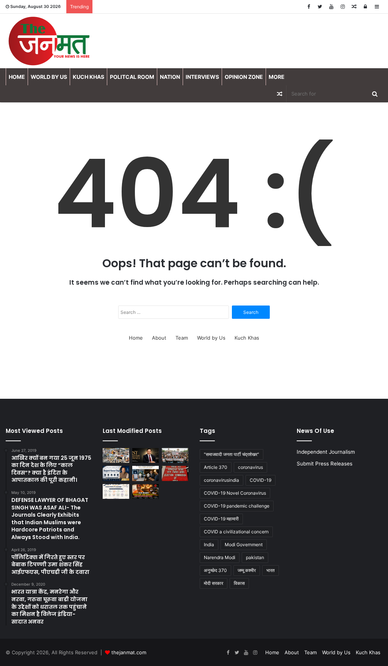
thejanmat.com (128, 652)
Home (17, 77)
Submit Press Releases (324, 464)
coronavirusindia (221, 480)
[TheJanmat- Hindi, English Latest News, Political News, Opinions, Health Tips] (50, 41)
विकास (239, 583)
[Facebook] (308, 6)
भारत (270, 570)
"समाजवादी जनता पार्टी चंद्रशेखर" (231, 454)
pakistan (255, 557)
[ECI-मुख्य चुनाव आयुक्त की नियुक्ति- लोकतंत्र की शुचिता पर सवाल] (175, 473)
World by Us (49, 77)
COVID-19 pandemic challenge (236, 506)
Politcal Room (132, 77)
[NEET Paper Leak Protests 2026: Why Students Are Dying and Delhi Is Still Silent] (175, 455)
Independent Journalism (326, 452)
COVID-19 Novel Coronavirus (235, 493)
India (209, 544)
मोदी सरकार (213, 583)
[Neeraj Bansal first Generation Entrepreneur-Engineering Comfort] (145, 455)
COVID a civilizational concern (236, 531)
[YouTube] (331, 6)
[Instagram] (342, 6)
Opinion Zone (244, 77)
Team (181, 338)
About (159, 338)
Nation (170, 77)
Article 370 (215, 467)
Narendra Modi (219, 557)
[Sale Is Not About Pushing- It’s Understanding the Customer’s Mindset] (116, 491)
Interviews (202, 77)
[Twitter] (319, 6)
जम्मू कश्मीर (247, 570)
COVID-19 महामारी (221, 519)
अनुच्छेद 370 (215, 570)
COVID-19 (260, 480)
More (277, 77)
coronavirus (250, 467)
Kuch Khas (88, 77)
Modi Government (244, 544)
